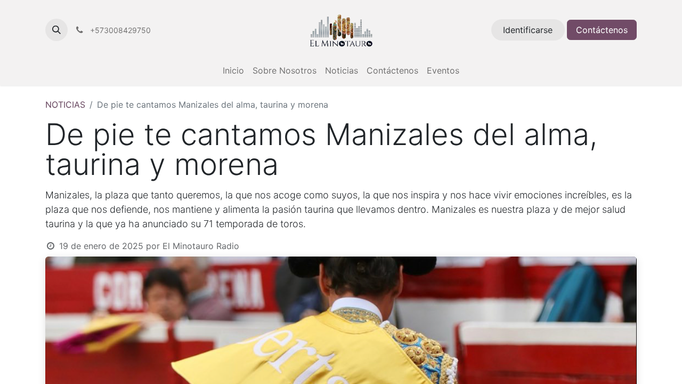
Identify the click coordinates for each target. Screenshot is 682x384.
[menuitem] (233, 70)
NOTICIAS (65, 104)
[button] (56, 30)
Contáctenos (602, 30)
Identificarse (528, 30)
